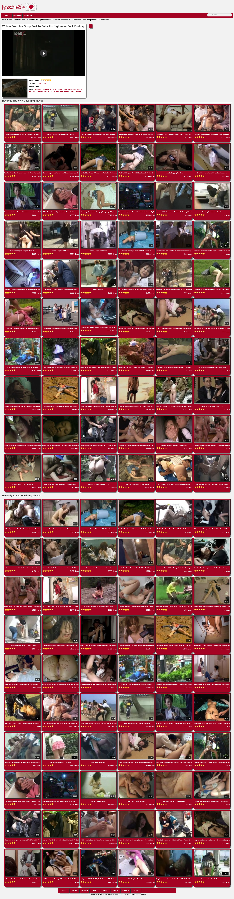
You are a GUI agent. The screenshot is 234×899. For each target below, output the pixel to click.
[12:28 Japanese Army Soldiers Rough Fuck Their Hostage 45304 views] (23, 105)
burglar (32, 91)
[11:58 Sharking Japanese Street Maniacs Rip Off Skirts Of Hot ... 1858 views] (174, 578)
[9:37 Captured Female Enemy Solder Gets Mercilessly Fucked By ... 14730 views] (61, 811)
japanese (72, 89)
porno (72, 91)
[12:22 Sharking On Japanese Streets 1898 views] (212, 183)
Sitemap (115, 890)
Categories (28, 15)
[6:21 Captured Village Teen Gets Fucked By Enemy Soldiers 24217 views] (174, 377)
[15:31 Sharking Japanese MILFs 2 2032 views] (98, 222)
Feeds (105, 890)
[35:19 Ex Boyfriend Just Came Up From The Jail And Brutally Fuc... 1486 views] (212, 656)
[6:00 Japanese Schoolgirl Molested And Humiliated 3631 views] (136, 222)
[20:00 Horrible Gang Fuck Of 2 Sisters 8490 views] (23, 455)
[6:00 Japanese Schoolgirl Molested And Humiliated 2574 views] (98, 500)
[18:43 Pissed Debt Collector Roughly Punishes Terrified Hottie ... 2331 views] (136, 811)
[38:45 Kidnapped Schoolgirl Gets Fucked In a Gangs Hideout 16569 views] (212, 500)
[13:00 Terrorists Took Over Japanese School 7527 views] (98, 539)
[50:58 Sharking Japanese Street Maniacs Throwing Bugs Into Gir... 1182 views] (174, 656)
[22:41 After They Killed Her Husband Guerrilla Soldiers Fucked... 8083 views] (136, 656)
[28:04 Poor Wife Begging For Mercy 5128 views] (174, 144)
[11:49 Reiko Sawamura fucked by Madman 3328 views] (61, 500)
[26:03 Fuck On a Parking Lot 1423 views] (98, 733)
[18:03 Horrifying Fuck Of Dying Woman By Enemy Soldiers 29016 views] (61, 377)
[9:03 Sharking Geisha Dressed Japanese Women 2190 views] (61, 105)
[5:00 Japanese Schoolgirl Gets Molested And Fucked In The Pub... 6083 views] (23, 811)
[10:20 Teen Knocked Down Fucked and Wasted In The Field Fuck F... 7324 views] (136, 338)
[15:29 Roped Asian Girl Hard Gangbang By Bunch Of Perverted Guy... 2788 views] (212, 416)
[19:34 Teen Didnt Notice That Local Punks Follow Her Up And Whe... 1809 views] (174, 733)
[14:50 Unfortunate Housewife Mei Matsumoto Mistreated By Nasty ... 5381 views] (174, 222)
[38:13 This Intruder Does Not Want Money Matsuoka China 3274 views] (98, 811)
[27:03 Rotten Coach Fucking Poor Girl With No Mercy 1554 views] (136, 539)
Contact (136, 890)
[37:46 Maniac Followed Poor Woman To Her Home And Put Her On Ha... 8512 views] (61, 656)
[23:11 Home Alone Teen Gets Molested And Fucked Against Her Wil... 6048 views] (136, 578)
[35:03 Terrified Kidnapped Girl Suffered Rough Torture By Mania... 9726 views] (174, 811)
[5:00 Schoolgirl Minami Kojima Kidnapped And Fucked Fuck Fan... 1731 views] (23, 694)
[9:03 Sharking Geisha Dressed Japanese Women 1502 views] (136, 694)
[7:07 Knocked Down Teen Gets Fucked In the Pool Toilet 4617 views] (174, 105)
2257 (95, 890)
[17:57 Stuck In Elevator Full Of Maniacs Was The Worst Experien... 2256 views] (212, 455)
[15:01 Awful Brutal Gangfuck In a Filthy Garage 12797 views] (136, 455)
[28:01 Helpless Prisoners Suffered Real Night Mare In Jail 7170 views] (61, 617)
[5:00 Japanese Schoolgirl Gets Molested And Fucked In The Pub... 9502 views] (98, 416)
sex (57, 91)
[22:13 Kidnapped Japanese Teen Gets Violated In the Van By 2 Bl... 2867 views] (61, 772)
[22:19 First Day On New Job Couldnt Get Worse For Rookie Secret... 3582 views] (23, 500)
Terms (64, 890)
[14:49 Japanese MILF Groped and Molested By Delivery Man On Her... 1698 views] (174, 183)
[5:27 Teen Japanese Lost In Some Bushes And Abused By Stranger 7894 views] (61, 338)
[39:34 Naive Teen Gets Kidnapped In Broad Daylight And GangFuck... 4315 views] (61, 300)
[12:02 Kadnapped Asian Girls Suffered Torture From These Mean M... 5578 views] (136, 105)
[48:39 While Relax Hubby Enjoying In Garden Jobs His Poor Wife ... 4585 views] (61, 183)
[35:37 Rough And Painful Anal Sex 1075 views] (136, 772)
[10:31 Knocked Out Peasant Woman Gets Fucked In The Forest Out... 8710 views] (136, 500)
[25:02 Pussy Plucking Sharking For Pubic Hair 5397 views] (23, 222)
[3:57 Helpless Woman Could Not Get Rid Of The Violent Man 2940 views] (174, 850)
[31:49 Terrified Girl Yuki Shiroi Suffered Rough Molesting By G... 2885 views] (136, 416)
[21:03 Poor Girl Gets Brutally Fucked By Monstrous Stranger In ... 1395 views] (212, 539)
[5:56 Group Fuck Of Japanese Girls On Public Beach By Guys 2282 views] (212, 300)
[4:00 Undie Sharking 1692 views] (98, 261)
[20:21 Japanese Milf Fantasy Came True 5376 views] (212, 377)
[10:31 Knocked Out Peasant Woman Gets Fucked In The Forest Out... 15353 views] (98, 144)
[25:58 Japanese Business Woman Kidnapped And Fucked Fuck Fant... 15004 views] (23, 183)
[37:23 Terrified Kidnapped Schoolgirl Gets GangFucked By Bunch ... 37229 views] (212, 105)
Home (7, 15)
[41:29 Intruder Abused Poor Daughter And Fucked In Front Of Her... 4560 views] (23, 656)
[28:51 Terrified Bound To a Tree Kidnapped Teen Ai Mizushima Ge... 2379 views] (212, 733)
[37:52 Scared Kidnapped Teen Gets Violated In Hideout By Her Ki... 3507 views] (98, 656)
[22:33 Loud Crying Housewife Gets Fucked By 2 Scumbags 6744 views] (136, 733)
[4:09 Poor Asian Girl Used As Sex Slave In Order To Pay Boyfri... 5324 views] (61, 455)
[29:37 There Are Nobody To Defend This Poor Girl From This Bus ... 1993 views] (23, 733)
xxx (61, 91)
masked (39, 91)
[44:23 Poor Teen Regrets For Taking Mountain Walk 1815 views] (98, 578)
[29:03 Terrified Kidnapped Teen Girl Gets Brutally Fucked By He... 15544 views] (136, 144)
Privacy (74, 890)
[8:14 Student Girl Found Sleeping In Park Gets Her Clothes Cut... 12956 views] (212, 261)
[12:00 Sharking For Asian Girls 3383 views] (136, 850)
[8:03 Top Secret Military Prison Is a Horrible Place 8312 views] (212, 338)
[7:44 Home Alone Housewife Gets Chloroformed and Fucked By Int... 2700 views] (98, 617)
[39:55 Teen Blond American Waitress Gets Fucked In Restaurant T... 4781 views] (212, 144)
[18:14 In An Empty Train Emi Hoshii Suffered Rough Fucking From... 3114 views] (98, 377)
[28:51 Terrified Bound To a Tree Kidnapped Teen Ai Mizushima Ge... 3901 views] (212, 222)
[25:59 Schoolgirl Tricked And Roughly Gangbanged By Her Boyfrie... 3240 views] (98, 183)
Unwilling (42, 83)
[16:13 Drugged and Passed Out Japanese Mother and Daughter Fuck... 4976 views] (212, 811)
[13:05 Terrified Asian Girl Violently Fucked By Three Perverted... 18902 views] (23, 144)
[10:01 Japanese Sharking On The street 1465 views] (212, 850)
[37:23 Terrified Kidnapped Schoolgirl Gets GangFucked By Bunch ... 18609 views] (61, 694)
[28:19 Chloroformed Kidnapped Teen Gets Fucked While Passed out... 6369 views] (61, 850)
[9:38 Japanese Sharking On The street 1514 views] (61, 733)
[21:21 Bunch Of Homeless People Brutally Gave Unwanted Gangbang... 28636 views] (98, 300)
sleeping (38, 89)
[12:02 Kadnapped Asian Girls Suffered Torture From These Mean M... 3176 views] (23, 539)
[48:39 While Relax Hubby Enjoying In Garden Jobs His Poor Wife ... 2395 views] (23, 772)
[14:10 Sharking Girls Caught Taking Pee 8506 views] (98, 455)
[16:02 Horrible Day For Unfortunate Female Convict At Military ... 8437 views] (61, 539)
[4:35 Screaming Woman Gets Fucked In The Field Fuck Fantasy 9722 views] (23, 300)
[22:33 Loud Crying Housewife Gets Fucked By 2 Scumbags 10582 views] (174, 300)
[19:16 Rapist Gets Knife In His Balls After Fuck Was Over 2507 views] (23, 850)
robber (47, 91)
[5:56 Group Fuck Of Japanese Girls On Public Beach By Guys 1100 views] (98, 694)
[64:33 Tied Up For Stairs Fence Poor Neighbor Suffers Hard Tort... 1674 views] (174, 500)
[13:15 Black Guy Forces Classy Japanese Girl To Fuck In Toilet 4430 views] (23, 377)
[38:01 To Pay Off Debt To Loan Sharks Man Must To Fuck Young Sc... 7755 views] (98, 105)
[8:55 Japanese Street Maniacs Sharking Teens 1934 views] (23, 617)
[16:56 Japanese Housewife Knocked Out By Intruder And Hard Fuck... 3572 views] (212, 578)
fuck (65, 89)
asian (79, 89)
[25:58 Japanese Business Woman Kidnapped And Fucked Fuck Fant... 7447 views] (174, 694)
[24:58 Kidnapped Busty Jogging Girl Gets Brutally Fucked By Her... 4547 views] (212, 694)
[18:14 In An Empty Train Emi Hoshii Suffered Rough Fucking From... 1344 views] (61, 578)
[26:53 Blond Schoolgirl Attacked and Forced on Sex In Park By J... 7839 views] (174, 261)
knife (52, 89)
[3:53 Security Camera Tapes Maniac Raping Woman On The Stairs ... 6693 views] (23, 261)
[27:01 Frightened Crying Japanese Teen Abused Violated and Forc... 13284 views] (212, 617)
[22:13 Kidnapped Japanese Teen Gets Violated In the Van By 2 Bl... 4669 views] (136, 183)
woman (46, 89)
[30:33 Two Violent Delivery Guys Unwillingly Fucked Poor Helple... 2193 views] (174, 455)
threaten (58, 89)
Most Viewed (17, 15)
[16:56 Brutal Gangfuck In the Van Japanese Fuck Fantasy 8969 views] (212, 772)
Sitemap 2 (125, 890)
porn (53, 91)
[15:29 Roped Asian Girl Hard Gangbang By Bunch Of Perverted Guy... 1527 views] (23, 578)
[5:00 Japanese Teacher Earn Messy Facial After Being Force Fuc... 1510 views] (136, 617)
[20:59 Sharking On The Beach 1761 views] (98, 772)
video (66, 91)
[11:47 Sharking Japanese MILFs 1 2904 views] (61, 222)
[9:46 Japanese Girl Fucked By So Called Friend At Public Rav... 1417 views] (98, 850)
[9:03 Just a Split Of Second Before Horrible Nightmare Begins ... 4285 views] (61, 416)
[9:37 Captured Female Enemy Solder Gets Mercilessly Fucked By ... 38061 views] (98, 338)
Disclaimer (84, 890)
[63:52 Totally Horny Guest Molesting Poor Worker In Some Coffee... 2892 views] (61, 261)
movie (78, 91)
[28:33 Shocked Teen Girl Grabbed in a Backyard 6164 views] (174, 416)
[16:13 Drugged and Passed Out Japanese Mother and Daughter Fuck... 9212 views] (136, 300)
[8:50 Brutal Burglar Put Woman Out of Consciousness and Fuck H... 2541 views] (61, 144)
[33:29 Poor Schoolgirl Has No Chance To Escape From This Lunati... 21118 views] (136, 377)
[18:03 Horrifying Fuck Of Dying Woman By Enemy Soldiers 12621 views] (174, 617)
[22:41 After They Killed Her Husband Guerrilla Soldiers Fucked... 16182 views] (23, 338)
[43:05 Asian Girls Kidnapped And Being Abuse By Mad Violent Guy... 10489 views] (23, 416)
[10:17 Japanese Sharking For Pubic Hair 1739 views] (174, 772)
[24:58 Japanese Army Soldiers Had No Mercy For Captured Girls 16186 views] (174, 338)
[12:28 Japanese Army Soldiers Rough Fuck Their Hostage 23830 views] (174, 539)
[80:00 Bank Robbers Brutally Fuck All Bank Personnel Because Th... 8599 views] (136, 261)
